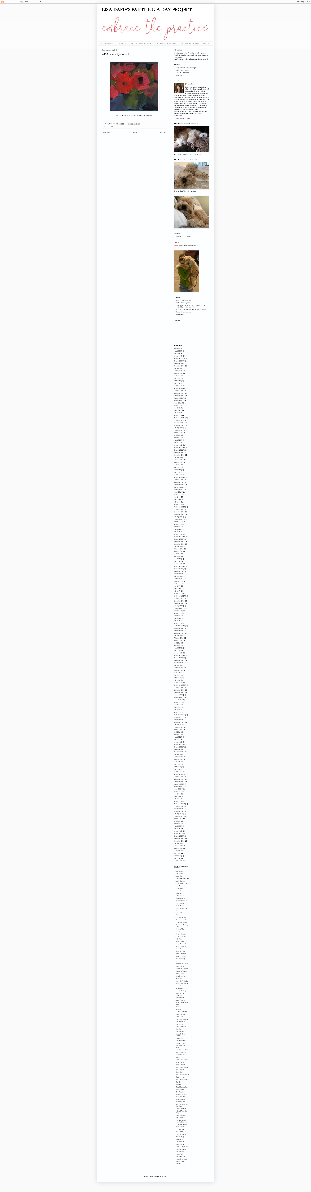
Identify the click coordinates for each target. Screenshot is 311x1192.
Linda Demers (180, 1070)
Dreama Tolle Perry (182, 964)
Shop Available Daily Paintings (186, 68)
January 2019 (178, 635)
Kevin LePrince (181, 1026)
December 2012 (179, 455)
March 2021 (178, 700)
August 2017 (178, 593)
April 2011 (177, 405)
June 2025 (177, 826)
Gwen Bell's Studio (182, 981)
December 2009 (179, 366)
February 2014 (178, 489)
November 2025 (179, 838)
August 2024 (178, 801)
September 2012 (179, 447)
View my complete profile (182, 118)
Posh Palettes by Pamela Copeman (182, 1121)
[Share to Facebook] (136, 124)
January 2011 (178, 398)
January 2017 (178, 576)
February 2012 (178, 430)
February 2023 (178, 757)
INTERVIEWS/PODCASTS (166, 43)
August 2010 (178, 386)
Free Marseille (180, 973)
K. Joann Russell (181, 1012)
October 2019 (178, 658)
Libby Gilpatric (180, 1065)
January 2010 (178, 368)
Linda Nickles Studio (182, 1075)
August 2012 (178, 445)
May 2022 (177, 734)
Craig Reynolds (181, 936)
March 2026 (178, 848)
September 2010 (179, 388)
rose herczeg (180, 1137)
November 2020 (179, 690)
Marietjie (178, 1082)
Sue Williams (180, 1151)
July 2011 (177, 413)
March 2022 (178, 730)
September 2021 (179, 715)
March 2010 (178, 373)
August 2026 (178, 861)
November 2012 (179, 452)
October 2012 (178, 450)
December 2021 (179, 722)
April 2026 (177, 851)
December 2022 (179, 752)
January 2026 (178, 843)
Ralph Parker (180, 1127)
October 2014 (178, 509)
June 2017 (177, 589)
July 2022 (177, 739)
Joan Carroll (180, 993)
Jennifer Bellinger (181, 991)
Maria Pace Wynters (182, 1079)
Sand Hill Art (180, 1144)
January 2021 (178, 695)
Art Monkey (179, 888)
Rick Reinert (180, 1129)
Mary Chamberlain (182, 1087)
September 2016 (179, 566)
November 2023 (179, 779)
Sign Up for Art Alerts (182, 70)
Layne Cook (180, 1057)
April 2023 (177, 762)
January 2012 (178, 428)
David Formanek (181, 946)
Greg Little (179, 978)
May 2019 (177, 645)
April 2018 (177, 613)
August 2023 (178, 772)
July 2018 (177, 621)
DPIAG (178, 961)
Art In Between (180, 886)
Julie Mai (178, 1009)
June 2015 (177, 529)
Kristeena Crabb (181, 1041)
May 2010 (177, 378)
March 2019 (178, 640)
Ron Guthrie (180, 1132)
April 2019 (177, 643)
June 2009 (177, 351)
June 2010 (177, 381)
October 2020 (178, 687)
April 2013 (177, 465)
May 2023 (177, 764)
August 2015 (178, 534)
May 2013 (177, 467)
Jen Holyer (179, 988)
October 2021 (178, 717)
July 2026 (177, 858)
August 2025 (178, 831)
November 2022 (179, 749)
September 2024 (179, 804)
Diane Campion (181, 954)
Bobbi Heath (180, 896)
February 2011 (178, 400)
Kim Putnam (180, 1031)
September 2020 (179, 685)
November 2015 (179, 541)
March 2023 (178, 759)
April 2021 (177, 702)
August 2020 (178, 683)
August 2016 (178, 564)
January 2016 (178, 546)
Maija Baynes (180, 1077)
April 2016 (177, 554)
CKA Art (178, 931)
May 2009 (177, 348)
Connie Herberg (181, 934)
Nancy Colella (180, 1097)
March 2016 (178, 551)
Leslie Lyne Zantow (182, 1060)
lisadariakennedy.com (183, 303)
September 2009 (179, 358)
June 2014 (177, 499)
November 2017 (179, 601)
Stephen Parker (181, 1149)
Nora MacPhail (180, 1099)
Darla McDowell (181, 944)
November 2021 (179, 720)
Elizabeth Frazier (181, 971)
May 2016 (177, 556)
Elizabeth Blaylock (182, 969)
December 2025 (179, 841)
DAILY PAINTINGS (107, 43)
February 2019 (178, 638)
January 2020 (178, 665)
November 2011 (179, 423)
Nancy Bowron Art (181, 1094)
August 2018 (178, 623)
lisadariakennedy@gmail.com (188, 245)
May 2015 (177, 527)
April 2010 (177, 376)
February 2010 (178, 371)
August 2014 (178, 504)
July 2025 (177, 829)
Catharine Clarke (181, 920)
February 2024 (178, 786)
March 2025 (178, 819)
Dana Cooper (180, 941)
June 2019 (177, 648)
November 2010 (179, 393)
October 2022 (178, 747)
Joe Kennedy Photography (180, 996)
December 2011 (179, 425)
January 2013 (178, 457)
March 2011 (177, 403)
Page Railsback (181, 1108)
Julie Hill (178, 1007)
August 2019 (178, 653)
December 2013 (179, 485)
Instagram (179, 75)
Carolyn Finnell (181, 917)
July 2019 (177, 650)
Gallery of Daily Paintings (184, 300)
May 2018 (177, 616)
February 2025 (178, 816)
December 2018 (179, 633)
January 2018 (178, 606)
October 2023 (178, 776)
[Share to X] (134, 124)
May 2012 (177, 438)
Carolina (178, 915)
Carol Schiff (179, 912)
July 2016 (177, 561)
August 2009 (178, 356)
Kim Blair (178, 1029)
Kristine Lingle (180, 1043)
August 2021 (178, 712)
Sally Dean (179, 1139)
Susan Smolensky (181, 1159)
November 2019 (179, 660)
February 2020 (178, 668)
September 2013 (179, 477)
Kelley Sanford (180, 1021)
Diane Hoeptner (181, 956)
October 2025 (178, 836)
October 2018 (178, 628)
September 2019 (179, 655)
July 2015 (177, 532)
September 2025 (179, 833)
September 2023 (179, 774)
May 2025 (177, 824)
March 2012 (178, 433)
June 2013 (177, 470)
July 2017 (177, 591)
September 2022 (179, 744)
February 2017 (178, 579)
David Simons (180, 949)
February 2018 (178, 608)
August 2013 (178, 475)
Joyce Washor (180, 1000)
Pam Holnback (180, 1115)
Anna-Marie (179, 876)
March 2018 (178, 611)
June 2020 (177, 678)
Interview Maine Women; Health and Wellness (191, 309)
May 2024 (177, 794)
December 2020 (179, 692)
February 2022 (178, 727)
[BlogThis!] (132, 124)
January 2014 (178, 487)
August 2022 (178, 742)
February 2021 (178, 697)
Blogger (164, 1176)
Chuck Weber (180, 929)
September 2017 (179, 596)
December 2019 (179, 663)
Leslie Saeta (180, 1062)
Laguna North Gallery (180, 1046)
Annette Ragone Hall (182, 878)
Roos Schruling (181, 1134)
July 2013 (177, 472)
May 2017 (177, 586)
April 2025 (177, 821)
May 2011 (177, 408)
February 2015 (178, 519)
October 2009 (178, 361)
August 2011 (178, 415)
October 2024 (178, 806)
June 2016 (177, 559)
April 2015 (177, 524)
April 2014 (177, 494)
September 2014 (179, 507)
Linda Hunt (179, 1072)
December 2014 (179, 514)
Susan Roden (180, 1156)
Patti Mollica (180, 1118)
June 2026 (177, 856)
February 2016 (178, 549)
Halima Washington (182, 983)
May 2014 (177, 497)
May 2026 (177, 853)
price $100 (111, 127)
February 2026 (178, 846)
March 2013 (178, 462)
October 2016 (178, 569)
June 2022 (177, 737)
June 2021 (177, 707)
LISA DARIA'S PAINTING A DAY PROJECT (147, 10)
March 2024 (178, 789)
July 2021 (177, 710)
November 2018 (179, 630)
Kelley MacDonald (182, 1019)
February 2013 (178, 460)
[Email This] (129, 124)
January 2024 (178, 784)
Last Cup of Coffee (182, 1050)
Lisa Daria (191, 84)
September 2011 (179, 418)
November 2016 (179, 571)
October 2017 (178, 598)
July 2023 (177, 769)
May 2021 (177, 705)
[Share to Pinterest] (139, 124)
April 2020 (177, 673)
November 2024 (179, 809)
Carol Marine (180, 903)
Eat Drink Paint (180, 966)
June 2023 (177, 767)
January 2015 (178, 517)
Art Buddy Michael (182, 883)
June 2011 (177, 410)
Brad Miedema (180, 898)
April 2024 (177, 791)
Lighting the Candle (182, 1067)
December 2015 (179, 544)
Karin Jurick (179, 1017)
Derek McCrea (180, 951)
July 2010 (177, 383)
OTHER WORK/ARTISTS (189, 43)
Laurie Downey (181, 1052)
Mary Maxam (180, 1089)
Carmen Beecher (181, 901)
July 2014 (177, 502)
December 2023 (179, 781)
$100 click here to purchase (143, 115)
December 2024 (179, 811)
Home (135, 132)
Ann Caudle (179, 871)
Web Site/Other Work (182, 73)
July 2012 (177, 443)
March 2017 (178, 581)
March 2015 (178, 522)
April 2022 (177, 732)
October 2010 (178, 390)
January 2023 (178, 754)
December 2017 (179, 603)
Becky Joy (179, 893)
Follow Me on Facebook (183, 237)
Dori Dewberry (180, 959)
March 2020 (178, 670)
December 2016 (179, 574)
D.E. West (179, 939)
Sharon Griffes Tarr (182, 1147)
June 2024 (177, 796)
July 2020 (177, 680)
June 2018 (177, 618)
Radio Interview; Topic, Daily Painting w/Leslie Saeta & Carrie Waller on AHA (191, 306)
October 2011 (178, 420)
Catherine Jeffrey (181, 922)
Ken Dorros (179, 1024)
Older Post (162, 132)
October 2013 (178, 480)
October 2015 (178, 539)
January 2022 (178, 725)
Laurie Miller (180, 1055)
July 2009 (177, 353)
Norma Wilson (180, 1102)
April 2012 (177, 435)
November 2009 (179, 363)
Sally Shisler (180, 1142)
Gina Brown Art (180, 976)
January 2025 (178, 814)
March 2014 (178, 492)
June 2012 (177, 440)
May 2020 (177, 675)
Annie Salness (180, 881)
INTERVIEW (180, 314)
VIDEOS (206, 43)
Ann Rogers (179, 873)
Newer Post (106, 132)
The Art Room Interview (183, 312)
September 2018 (179, 626)
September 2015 (179, 536)
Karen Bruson (180, 1014)
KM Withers (179, 1038)
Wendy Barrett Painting (180, 1162)
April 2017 (177, 584)
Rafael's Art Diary (181, 1124)
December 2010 (179, 395)
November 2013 (179, 482)
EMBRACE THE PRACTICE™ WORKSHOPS (135, 43)
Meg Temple (180, 1092)
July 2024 (177, 799)
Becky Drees (180, 891)
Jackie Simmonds (181, 986)
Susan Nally (180, 1154)
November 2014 (179, 512)
